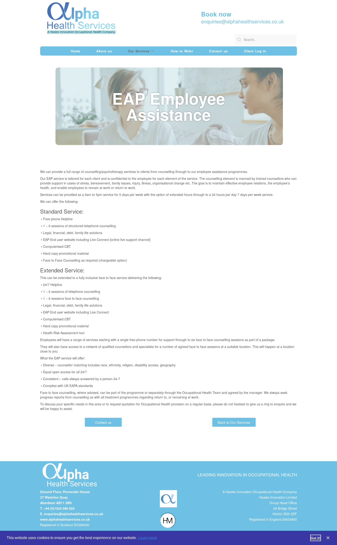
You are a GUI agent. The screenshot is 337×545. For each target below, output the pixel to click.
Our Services (138, 51)
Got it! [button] (315, 538)
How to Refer (182, 51)
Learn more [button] (147, 538)
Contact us (218, 51)
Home (75, 51)
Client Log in (255, 51)
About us (104, 51)
